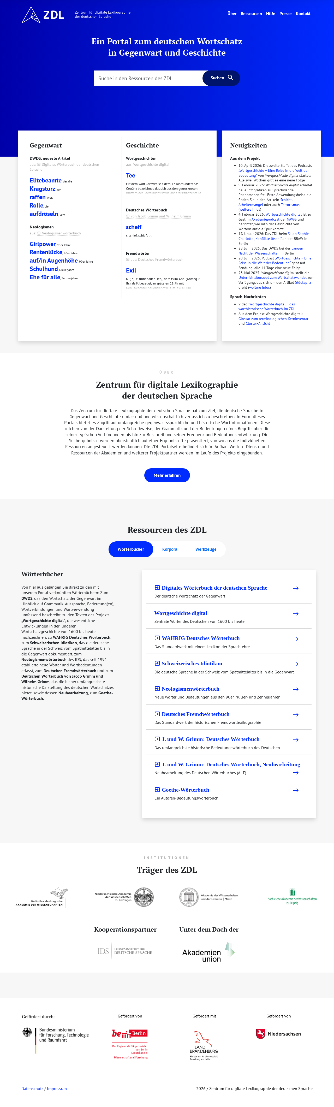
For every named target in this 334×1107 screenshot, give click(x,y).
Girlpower (43, 244)
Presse (285, 13)
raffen (38, 197)
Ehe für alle (45, 277)
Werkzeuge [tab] (206, 549)
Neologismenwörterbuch (59, 233)
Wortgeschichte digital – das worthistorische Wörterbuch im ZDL (266, 306)
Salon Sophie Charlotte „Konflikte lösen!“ (273, 236)
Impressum (57, 1088)
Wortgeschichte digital (151, 164)
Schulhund (44, 269)
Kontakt (303, 13)
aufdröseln (44, 214)
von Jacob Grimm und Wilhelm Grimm (158, 216)
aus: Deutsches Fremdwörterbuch (154, 259)
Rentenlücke (46, 252)
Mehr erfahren (167, 475)
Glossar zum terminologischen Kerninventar (273, 318)
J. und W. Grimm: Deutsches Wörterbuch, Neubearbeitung (227, 764)
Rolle (36, 205)
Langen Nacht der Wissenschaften (270, 251)
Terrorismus (290, 204)
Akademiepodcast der (274, 219)
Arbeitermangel (250, 204)
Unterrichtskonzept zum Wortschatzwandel (272, 277)
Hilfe (270, 13)
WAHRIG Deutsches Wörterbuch (197, 638)
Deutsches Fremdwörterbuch (192, 714)
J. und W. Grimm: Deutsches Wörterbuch (207, 739)
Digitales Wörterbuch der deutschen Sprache (210, 588)
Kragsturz (42, 189)
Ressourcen (251, 13)
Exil (131, 270)
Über (233, 13)
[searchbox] (151, 78)
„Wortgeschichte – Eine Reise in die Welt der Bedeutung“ (274, 260)
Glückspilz (303, 282)
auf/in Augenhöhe (54, 260)
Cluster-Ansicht (258, 323)
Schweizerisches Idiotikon (188, 663)
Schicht (286, 199)
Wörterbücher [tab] (131, 549)
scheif (133, 227)
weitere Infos (250, 209)
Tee (130, 175)
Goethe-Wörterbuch (181, 790)
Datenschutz (32, 1088)
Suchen (217, 78)
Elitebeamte (46, 180)
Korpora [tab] (169, 549)
